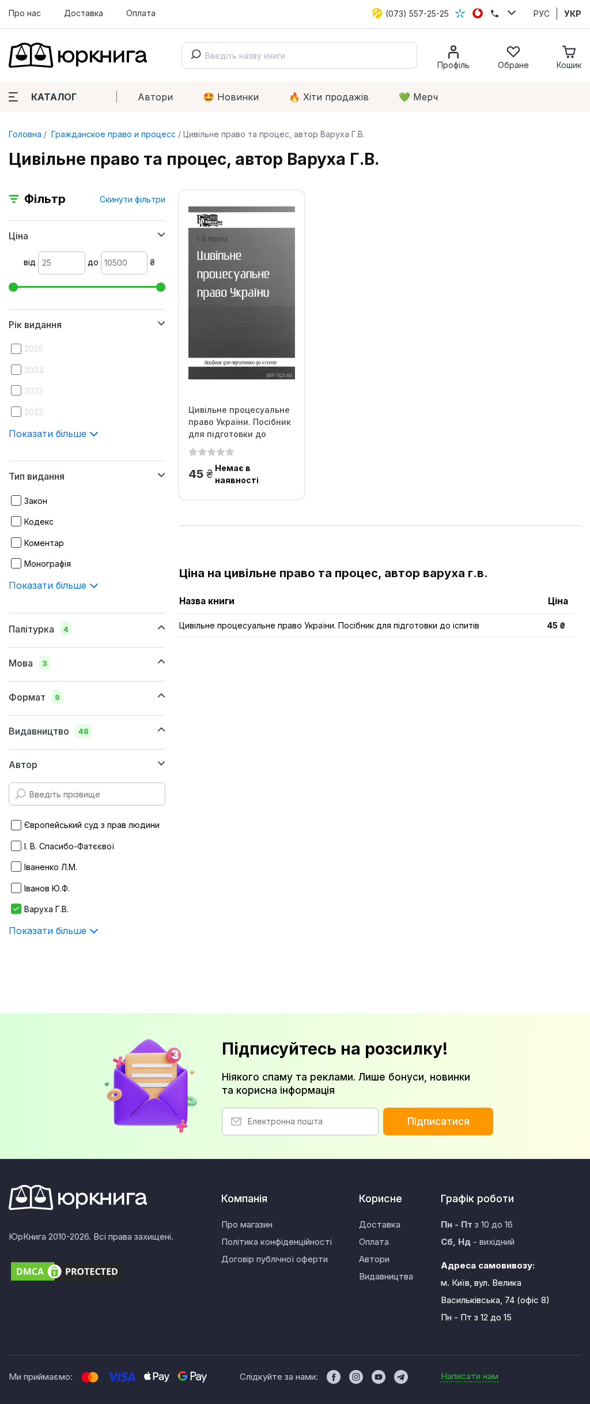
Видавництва (386, 1276)
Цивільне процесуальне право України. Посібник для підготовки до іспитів (239, 422)
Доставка (83, 13)
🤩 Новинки (231, 97)
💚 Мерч (418, 97)
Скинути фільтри (132, 199)
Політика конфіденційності (276, 1241)
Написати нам (469, 1376)
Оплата (141, 13)
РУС (542, 13)
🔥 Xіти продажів (329, 97)
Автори (155, 97)
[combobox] (299, 55)
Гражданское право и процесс (112, 134)
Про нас (25, 13)
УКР (572, 13)
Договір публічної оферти (274, 1259)
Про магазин (247, 1224)
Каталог (54, 97)
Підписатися (438, 1121)
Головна (25, 134)
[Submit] (193, 55)
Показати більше (49, 433)
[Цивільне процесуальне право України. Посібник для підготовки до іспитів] (241, 292)
